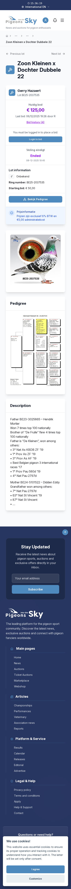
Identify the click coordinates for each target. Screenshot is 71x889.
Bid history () (35, 122)
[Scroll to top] (65, 532)
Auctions (19, 669)
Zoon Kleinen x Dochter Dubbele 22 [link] (29, 41)
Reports (18, 728)
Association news (24, 722)
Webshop (20, 686)
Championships (23, 705)
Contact (18, 813)
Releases (19, 759)
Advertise (19, 770)
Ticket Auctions (23, 674)
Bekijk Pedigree (38, 199)
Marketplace (21, 680)
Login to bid (35, 139)
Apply (17, 801)
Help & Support (23, 807)
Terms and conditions (27, 795)
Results (18, 747)
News (17, 663)
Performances (22, 711)
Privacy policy (22, 789)
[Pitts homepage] (21, 20)
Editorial (18, 765)
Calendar (19, 753)
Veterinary (20, 717)
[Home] (7, 36)
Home (17, 657)
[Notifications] (55, 20)
